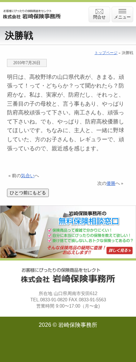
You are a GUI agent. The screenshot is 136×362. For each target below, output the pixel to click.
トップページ (106, 53)
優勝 (110, 183)
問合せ (99, 17)
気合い (28, 175)
